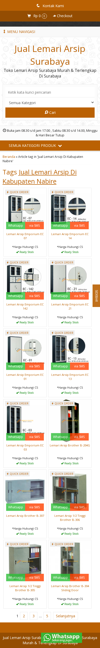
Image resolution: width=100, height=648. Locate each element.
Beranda (9, 157)
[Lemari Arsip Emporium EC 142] (25, 279)
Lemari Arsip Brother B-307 (25, 516)
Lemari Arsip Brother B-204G (70, 445)
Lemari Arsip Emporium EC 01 (25, 377)
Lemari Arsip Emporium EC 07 (25, 236)
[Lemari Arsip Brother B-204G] (69, 420)
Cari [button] (52, 112)
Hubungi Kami (27, 252)
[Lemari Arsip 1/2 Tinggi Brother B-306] (69, 490)
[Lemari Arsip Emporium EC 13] (69, 350)
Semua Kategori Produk (33, 145)
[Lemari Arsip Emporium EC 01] (25, 350)
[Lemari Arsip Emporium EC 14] (69, 209)
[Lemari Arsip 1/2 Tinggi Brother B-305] (25, 561)
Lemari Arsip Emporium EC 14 (69, 236)
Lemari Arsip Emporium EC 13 (69, 377)
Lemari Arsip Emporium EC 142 (25, 306)
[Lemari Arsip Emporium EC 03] (25, 420)
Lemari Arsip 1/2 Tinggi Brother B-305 (25, 588)
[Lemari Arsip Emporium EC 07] (25, 209)
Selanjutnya (65, 615)
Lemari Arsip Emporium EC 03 (25, 447)
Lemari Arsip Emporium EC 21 (69, 306)
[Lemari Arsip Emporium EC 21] (69, 279)
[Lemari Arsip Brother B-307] (25, 490)
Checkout (64, 15)
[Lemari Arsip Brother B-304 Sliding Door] (69, 561)
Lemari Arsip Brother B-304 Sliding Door (70, 588)
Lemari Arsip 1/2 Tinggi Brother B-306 (70, 518)
